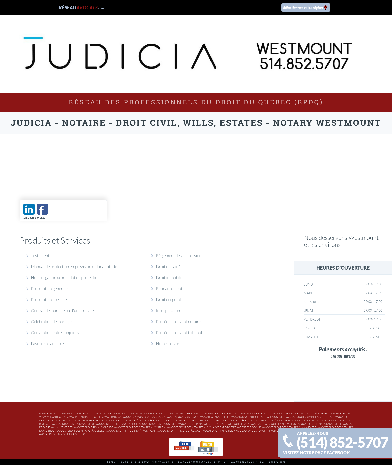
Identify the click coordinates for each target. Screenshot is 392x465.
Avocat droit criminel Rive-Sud (83, 420)
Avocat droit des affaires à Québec (80, 430)
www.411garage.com (255, 413)
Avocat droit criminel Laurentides (179, 420)
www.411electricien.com (219, 413)
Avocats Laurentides (244, 417)
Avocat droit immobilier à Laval (178, 430)
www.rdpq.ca (48, 413)
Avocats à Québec (272, 417)
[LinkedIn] (29, 209)
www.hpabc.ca (111, 417)
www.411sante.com (52, 417)
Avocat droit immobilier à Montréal (131, 430)
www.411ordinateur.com (146, 413)
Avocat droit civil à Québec (157, 424)
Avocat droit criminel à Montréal (309, 417)
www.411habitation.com (83, 417)
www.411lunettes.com (77, 413)
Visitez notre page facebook (316, 452)
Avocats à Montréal (136, 417)
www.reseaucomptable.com (331, 413)
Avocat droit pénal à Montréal (199, 424)
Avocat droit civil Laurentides (116, 424)
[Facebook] (42, 209)
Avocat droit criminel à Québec (226, 420)
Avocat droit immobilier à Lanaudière (274, 430)
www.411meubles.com (110, 413)
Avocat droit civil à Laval (309, 420)
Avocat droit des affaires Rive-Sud (238, 427)
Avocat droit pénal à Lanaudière (320, 424)
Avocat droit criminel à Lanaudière (130, 420)
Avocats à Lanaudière (214, 417)
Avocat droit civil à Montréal (269, 420)
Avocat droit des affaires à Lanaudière (289, 427)
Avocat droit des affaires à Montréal (140, 427)
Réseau (81, 7)
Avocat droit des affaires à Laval (190, 427)
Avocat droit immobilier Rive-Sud (224, 430)
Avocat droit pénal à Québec (93, 427)
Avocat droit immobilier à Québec (62, 434)
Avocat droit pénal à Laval (239, 424)
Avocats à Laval (162, 417)
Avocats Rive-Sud (186, 417)
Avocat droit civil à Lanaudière (73, 424)
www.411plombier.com (183, 413)
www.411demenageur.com (290, 413)
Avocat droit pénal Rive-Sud (277, 424)
